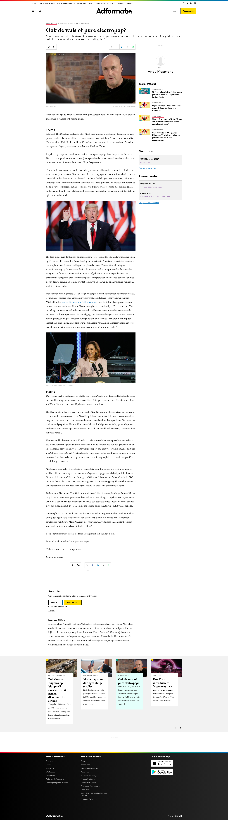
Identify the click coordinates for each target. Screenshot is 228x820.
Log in (175, 11)
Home (34, 3)
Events (90, 3)
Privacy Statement (88, 779)
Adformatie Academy (55, 779)
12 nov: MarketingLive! (66, 3)
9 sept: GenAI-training (46, 3)
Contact (84, 761)
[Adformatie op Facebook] (188, 3)
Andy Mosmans (82, 23)
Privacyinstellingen (89, 799)
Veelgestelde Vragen (89, 775)
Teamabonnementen (89, 768)
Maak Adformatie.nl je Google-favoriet (94, 794)
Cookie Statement (88, 782)
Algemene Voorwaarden (91, 786)
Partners (129, 3)
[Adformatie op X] (184, 3)
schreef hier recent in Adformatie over (80, 301)
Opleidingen (100, 3)
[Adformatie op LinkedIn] (191, 3)
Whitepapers (51, 772)
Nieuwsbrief (51, 775)
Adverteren (81, 3)
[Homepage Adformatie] (114, 11)
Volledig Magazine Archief (57, 782)
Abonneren (85, 765)
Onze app (85, 790)
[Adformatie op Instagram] (195, 3)
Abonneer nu (188, 11)
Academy (120, 3)
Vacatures (111, 3)
